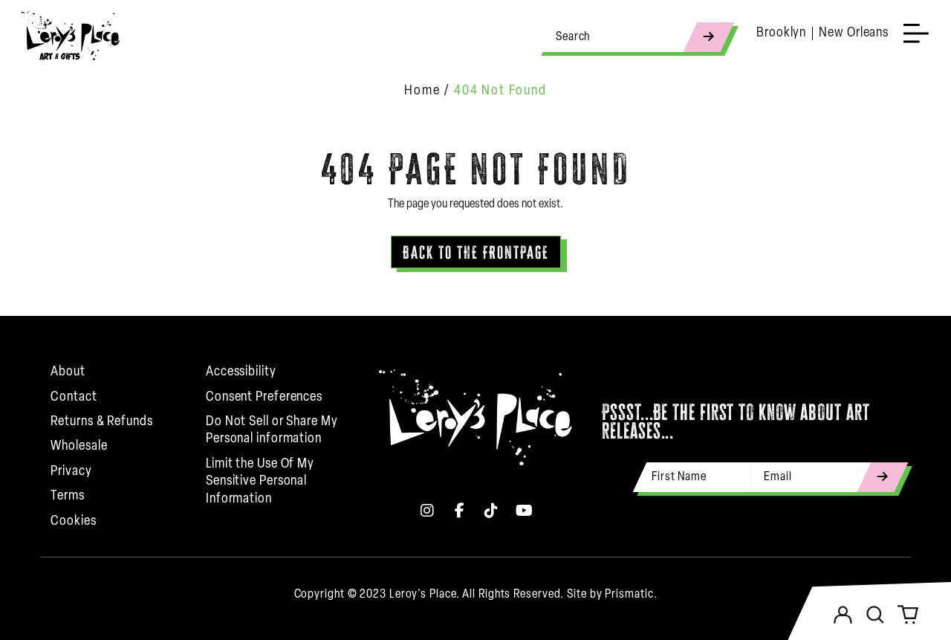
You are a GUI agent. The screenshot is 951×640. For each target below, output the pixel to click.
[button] (875, 614)
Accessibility (241, 372)
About (68, 372)
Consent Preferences (264, 397)
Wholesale (79, 446)
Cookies (73, 522)
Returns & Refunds (101, 422)
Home (422, 91)
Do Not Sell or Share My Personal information (272, 431)
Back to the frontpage (476, 252)
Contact (74, 397)
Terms (68, 496)
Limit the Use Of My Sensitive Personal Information (260, 482)
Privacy (71, 472)
